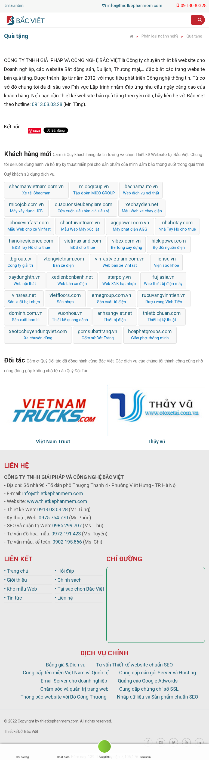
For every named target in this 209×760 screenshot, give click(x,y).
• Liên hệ (64, 598)
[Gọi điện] (104, 747)
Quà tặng (194, 36)
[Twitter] (173, 742)
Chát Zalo (63, 757)
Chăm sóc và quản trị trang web (74, 689)
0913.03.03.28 (47, 104)
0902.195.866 (67, 542)
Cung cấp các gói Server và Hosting (157, 672)
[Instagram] (160, 742)
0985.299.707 (67, 525)
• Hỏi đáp (64, 571)
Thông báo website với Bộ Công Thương (63, 697)
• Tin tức (13, 598)
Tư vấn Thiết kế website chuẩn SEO (134, 665)
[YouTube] (186, 742)
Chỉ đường (22, 757)
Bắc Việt (31, 731)
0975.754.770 (53, 517)
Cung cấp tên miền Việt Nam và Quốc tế (66, 672)
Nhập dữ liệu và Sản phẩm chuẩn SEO (157, 697)
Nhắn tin (145, 757)
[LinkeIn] (199, 742)
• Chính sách (68, 580)
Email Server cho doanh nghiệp (74, 681)
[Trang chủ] (131, 36)
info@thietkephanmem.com (52, 493)
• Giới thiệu (15, 580)
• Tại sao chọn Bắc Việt (79, 589)
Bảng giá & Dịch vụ (65, 665)
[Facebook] (148, 742)
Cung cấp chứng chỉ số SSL (149, 689)
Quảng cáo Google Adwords (148, 681)
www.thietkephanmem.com (57, 501)
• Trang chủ (16, 571)
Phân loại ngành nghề (160, 36)
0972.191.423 (66, 533)
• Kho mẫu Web (20, 589)
